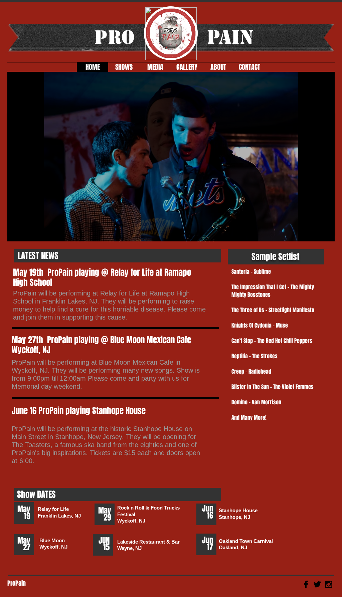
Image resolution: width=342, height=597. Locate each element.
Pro (114, 37)
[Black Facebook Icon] (306, 584)
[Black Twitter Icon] (317, 584)
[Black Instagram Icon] (329, 584)
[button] (171, 156)
